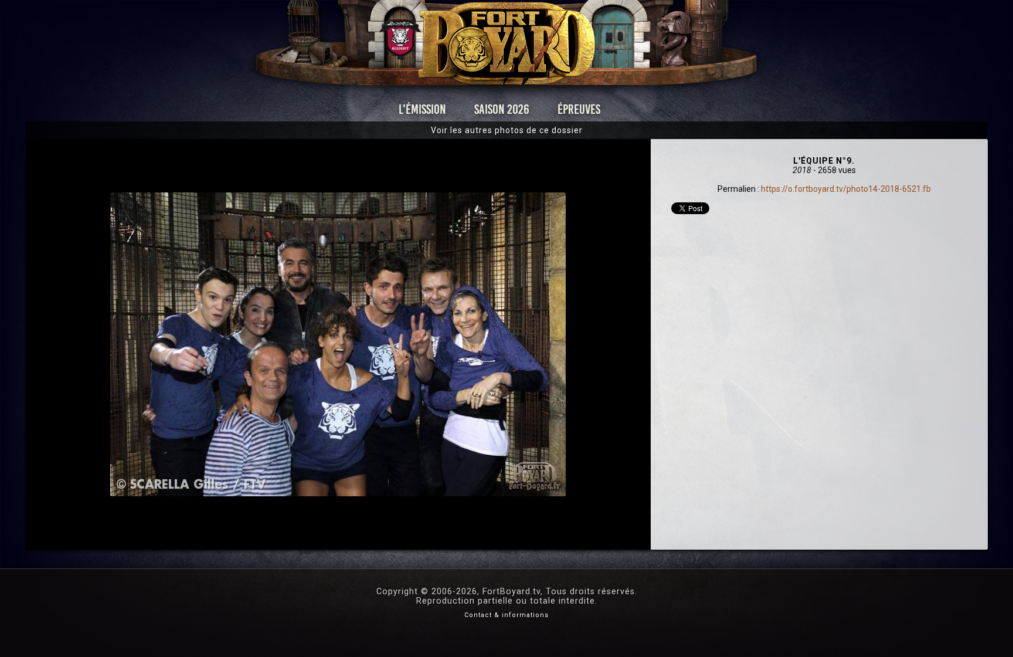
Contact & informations (506, 615)
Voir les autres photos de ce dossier (507, 130)
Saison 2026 (501, 109)
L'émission (422, 109)
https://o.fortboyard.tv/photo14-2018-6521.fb (846, 189)
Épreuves (579, 109)
